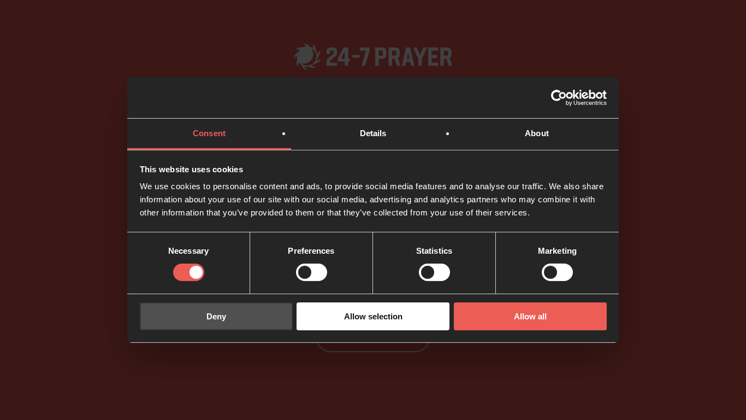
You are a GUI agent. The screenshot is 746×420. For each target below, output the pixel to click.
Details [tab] (373, 133)
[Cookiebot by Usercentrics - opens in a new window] (559, 97)
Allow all (530, 316)
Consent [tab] (209, 133)
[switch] (311, 272)
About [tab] (537, 133)
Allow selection (373, 316)
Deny (216, 316)
